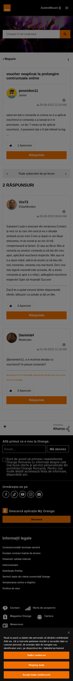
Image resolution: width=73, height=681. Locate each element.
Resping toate (36, 665)
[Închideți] (69, 632)
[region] (36, 654)
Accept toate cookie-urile (36, 674)
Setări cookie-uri (36, 655)
